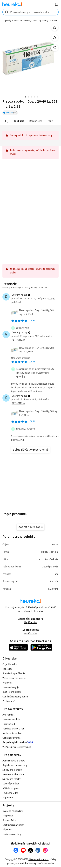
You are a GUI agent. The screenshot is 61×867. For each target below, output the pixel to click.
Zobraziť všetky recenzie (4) (30, 450)
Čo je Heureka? (10, 664)
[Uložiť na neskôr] (54, 47)
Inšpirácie (7, 829)
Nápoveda (7, 797)
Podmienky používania (13, 673)
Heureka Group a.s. (38, 859)
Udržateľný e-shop (11, 834)
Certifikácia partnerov (13, 825)
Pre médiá (7, 682)
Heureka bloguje (10, 687)
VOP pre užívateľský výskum (16, 747)
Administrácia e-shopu (13, 760)
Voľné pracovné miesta (14, 678)
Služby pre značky (11, 779)
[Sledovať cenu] (54, 37)
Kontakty (7, 669)
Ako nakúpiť (8, 714)
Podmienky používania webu (39, 863)
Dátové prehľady (10, 783)
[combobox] (30, 12)
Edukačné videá (10, 793)
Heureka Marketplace (13, 774)
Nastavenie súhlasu (12, 733)
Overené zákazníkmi (12, 811)
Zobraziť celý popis (30, 527)
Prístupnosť (8, 701)
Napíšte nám (30, 622)
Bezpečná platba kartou (14, 742)
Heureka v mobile (11, 719)
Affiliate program (10, 788)
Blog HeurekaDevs (11, 692)
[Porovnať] (54, 27)
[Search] (6, 121)
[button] (18, 121)
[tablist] (30, 121)
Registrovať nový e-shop (14, 765)
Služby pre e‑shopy (12, 770)
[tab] (18, 121)
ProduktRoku (9, 820)
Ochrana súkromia (11, 738)
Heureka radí (8, 724)
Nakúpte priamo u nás (13, 728)
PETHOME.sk (18, 340)
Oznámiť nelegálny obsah (15, 696)
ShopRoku (7, 815)
